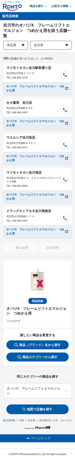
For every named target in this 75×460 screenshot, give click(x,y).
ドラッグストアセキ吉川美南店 (28, 211)
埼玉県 (31, 420)
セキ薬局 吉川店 (19, 102)
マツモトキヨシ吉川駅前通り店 (28, 67)
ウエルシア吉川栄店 (20, 137)
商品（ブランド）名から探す (40, 345)
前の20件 (22, 247)
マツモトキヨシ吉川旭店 (24, 172)
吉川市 (38, 45)
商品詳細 (37, 301)
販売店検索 (9, 420)
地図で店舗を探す (39, 409)
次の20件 (52, 247)
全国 (21, 420)
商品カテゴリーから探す (40, 357)
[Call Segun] (65, 75)
